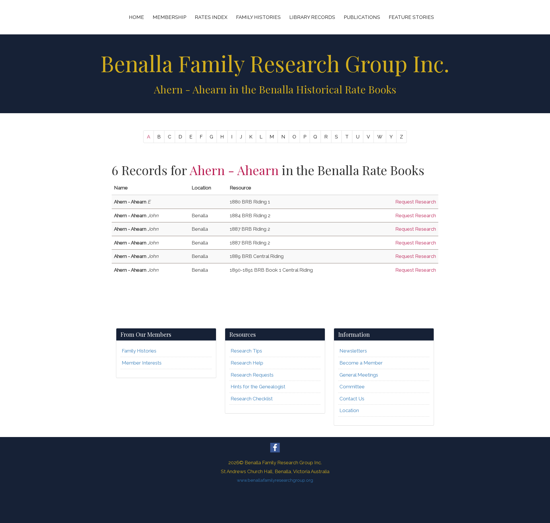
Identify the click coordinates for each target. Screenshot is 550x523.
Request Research (415, 202)
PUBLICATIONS (362, 17)
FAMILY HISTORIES (258, 17)
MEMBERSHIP (169, 17)
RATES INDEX (211, 17)
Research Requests (252, 375)
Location (349, 410)
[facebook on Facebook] (275, 448)
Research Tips (246, 351)
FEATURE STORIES (411, 17)
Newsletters (353, 351)
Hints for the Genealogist (258, 386)
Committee (352, 386)
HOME (136, 17)
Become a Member (361, 363)
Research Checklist (252, 398)
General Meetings (358, 375)
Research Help (247, 363)
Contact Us (351, 398)
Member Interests (142, 363)
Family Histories (139, 351)
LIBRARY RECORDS (312, 17)
